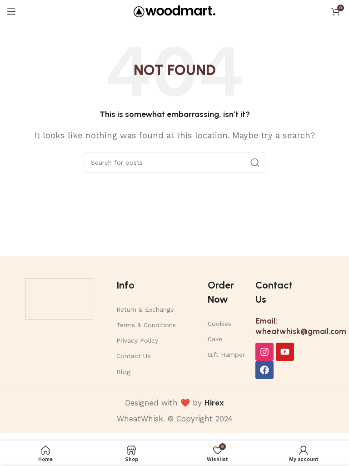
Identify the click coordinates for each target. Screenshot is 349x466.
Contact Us (133, 356)
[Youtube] (285, 352)
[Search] (254, 162)
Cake (215, 339)
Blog (123, 371)
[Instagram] (264, 352)
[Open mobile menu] (11, 11)
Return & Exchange (145, 309)
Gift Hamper (226, 354)
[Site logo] (174, 10)
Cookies (219, 323)
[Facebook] (264, 370)
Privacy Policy (137, 340)
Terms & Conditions (146, 325)
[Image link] (59, 298)
